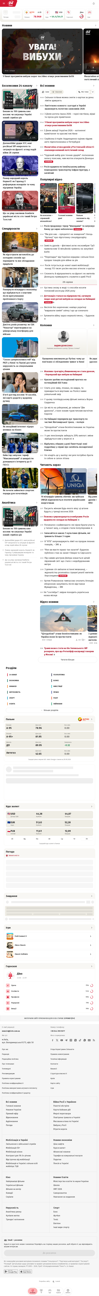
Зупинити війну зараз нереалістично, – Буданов (69, 315)
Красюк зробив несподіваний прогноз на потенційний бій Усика (65, 381)
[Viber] (75, 1040)
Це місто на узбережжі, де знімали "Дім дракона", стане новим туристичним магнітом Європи (68, 410)
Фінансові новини (61, 1152)
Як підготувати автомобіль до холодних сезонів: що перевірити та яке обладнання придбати (18, 259)
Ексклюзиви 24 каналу (17, 85)
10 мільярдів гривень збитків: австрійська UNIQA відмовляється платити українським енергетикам (63, 499)
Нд (25, 839)
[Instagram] (71, 1040)
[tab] (45, 92)
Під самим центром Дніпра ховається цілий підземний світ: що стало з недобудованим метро (67, 561)
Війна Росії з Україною (64, 1102)
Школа (56, 1185)
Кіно (8, 1177)
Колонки (46, 325)
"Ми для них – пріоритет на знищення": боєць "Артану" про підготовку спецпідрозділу (68, 237)
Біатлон (56, 1223)
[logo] (11, 3)
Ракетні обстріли (61, 1106)
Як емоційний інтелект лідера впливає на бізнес (18, 428)
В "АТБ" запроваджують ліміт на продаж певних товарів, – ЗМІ (69, 543)
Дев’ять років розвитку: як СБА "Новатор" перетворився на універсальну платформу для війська (18, 329)
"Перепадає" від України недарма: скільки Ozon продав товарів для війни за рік (69, 258)
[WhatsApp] (85, 1040)
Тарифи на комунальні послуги (67, 1155)
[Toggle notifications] (94, 3)
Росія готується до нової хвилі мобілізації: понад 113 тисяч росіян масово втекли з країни (70, 267)
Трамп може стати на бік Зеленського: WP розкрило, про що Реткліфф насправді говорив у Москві (69, 651)
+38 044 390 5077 (57, 1031)
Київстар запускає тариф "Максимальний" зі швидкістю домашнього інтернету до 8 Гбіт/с (18, 460)
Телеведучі (6, 1069)
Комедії (9, 1193)
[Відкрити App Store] (25, 1271)
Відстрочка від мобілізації (18, 1159)
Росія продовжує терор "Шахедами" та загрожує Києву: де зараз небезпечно (69, 227)
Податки (57, 1159)
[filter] (93, 92)
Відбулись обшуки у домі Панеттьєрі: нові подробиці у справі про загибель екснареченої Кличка (68, 447)
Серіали (9, 1197)
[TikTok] (80, 1040)
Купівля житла (12, 1215)
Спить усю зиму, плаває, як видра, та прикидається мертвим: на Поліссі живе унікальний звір (65, 391)
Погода (9, 1125)
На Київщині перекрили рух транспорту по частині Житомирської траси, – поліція (66, 420)
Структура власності (58, 1074)
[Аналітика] (36, 502)
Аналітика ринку (13, 1212)
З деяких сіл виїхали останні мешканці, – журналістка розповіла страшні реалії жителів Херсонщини (69, 572)
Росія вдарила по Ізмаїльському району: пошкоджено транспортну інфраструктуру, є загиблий (67, 169)
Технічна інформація (58, 1059)
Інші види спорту (61, 1227)
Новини (7, 25)
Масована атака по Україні (65, 1121)
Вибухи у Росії (59, 1125)
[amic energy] (83, 719)
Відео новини (49, 602)
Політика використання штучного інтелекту (19, 1088)
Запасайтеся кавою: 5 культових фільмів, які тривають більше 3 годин (67, 535)
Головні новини (13, 1106)
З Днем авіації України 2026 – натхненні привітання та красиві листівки (64, 132)
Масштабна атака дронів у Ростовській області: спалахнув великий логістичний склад (69, 148)
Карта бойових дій (62, 1110)
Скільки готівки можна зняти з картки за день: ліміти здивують (69, 99)
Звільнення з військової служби (21, 1144)
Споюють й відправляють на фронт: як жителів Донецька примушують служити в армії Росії (69, 275)
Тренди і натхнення (15, 1219)
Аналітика (8, 502)
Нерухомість (12, 1207)
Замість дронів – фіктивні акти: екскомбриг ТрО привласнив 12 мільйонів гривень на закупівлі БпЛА (69, 248)
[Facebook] (52, 1040)
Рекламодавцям (8, 1074)
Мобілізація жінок (14, 1152)
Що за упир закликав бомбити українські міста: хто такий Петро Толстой (20, 216)
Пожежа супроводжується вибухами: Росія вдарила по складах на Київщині (66, 518)
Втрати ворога (60, 1129)
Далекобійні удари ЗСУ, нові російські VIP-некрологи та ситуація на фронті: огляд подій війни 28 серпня (19, 148)
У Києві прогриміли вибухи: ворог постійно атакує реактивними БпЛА (38, 76)
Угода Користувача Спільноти (62, 1049)
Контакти (54, 1064)
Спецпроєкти (11, 228)
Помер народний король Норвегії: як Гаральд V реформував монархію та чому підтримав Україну (19, 183)
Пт (87, 839)
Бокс (55, 1212)
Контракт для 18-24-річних (18, 1155)
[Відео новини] (93, 601)
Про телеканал (8, 1064)
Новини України (13, 1110)
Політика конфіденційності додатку (16, 1093)
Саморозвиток (60, 1193)
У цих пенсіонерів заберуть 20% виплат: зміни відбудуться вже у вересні (69, 437)
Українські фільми (14, 1185)
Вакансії (53, 1069)
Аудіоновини (12, 1121)
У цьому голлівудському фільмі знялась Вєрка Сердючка (68, 401)
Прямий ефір (12, 1113)
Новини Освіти (60, 1177)
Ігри (52, 1088)
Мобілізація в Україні (17, 1140)
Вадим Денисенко (63, 345)
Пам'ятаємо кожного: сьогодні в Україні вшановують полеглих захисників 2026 (65, 107)
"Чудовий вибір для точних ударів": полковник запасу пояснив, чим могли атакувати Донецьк (69, 158)
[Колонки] (93, 325)
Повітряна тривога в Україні (66, 1117)
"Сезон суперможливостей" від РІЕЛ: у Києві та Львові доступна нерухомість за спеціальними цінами (19, 364)
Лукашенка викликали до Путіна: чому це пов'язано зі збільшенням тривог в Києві (63, 360)
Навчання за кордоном (64, 1197)
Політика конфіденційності (12, 1083)
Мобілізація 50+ (13, 1148)
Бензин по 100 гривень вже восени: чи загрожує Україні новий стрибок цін (17, 114)
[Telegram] (66, 1040)
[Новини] (95, 25)
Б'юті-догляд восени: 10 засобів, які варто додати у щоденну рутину (19, 397)
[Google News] (89, 1040)
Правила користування (11, 1078)
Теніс (55, 1219)
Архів (52, 1078)
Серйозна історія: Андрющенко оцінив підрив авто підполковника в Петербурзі (68, 140)
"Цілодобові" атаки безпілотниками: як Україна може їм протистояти (69, 429)
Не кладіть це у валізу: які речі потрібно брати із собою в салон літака (68, 457)
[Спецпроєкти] (36, 228)
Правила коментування (59, 1054)
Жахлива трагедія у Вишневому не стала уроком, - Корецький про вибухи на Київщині (69, 373)
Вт (49, 839)
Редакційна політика (10, 1059)
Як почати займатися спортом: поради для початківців (18, 492)
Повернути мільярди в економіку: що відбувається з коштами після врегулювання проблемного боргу (20, 294)
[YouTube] (62, 1040)
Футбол (56, 1215)
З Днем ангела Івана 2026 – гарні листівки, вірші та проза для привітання (70, 115)
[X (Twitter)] (57, 1040)
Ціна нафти (58, 1144)
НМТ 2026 (57, 1189)
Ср (62, 839)
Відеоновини (12, 1117)
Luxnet (58, 1281)
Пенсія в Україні (60, 1163)
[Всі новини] (93, 85)
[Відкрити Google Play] (11, 1271)
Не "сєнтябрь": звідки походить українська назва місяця (66, 594)
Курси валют (59, 1148)
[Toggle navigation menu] (4, 3)
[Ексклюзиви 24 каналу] (36, 85)
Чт (74, 839)
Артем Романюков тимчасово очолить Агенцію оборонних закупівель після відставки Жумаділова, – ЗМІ (69, 583)
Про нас (5, 1049)
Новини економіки (62, 1140)
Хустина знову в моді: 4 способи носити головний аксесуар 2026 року (65, 289)
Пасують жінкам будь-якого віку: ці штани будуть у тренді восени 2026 (66, 510)
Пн (37, 839)
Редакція (5, 1054)
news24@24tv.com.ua (11, 1031)
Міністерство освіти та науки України (70, 1181)
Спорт (56, 1207)
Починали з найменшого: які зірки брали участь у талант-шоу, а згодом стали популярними (69, 526)
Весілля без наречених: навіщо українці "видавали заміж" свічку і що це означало (66, 309)
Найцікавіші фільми (15, 1181)
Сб (12, 839)
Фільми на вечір (13, 1189)
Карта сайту (55, 1083)
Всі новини (47, 85)
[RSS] (94, 1040)
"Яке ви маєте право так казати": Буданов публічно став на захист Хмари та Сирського (67, 551)
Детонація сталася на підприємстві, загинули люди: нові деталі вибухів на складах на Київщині (69, 299)
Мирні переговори (62, 1113)
